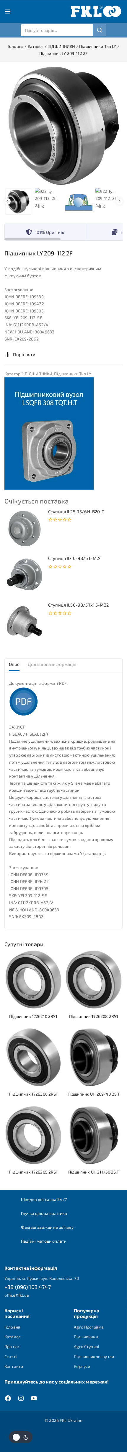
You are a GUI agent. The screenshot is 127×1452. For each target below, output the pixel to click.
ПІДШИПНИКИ (39, 373)
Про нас (12, 1346)
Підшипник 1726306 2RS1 (33, 1093)
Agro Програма (89, 1326)
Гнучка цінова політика (44, 1213)
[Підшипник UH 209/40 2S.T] (94, 1057)
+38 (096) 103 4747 (27, 1287)
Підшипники (86, 1336)
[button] (18, 201)
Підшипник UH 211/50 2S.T (93, 1171)
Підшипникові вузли (94, 1356)
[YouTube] (34, 1398)
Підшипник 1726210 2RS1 (33, 1016)
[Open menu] (7, 11)
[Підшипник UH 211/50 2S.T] (94, 1135)
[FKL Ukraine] (96, 11)
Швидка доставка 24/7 (44, 1199)
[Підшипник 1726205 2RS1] (33, 1135)
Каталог (12, 1336)
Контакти (13, 1366)
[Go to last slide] (7, 201)
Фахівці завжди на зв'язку (47, 1227)
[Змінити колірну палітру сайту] (20, 1437)
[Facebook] (8, 1398)
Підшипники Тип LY (72, 373)
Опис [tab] (14, 664)
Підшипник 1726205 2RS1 (33, 1171)
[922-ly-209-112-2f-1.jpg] (63, 126)
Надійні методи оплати (43, 1241)
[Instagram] (21, 1398)
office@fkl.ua (16, 1295)
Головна (12, 1326)
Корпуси (82, 1366)
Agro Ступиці (86, 1346)
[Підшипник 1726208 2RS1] (94, 979)
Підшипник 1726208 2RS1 (93, 1016)
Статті (10, 1356)
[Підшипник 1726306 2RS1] (33, 1057)
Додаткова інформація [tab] (52, 664)
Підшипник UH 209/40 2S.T (94, 1093)
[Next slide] (119, 201)
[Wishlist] (47, 354)
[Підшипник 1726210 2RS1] (33, 979)
